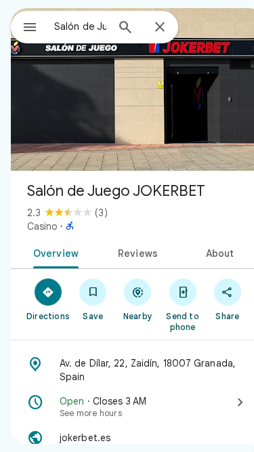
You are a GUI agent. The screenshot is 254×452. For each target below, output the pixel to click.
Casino (42, 226)
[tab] (53, 252)
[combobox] (80, 26)
